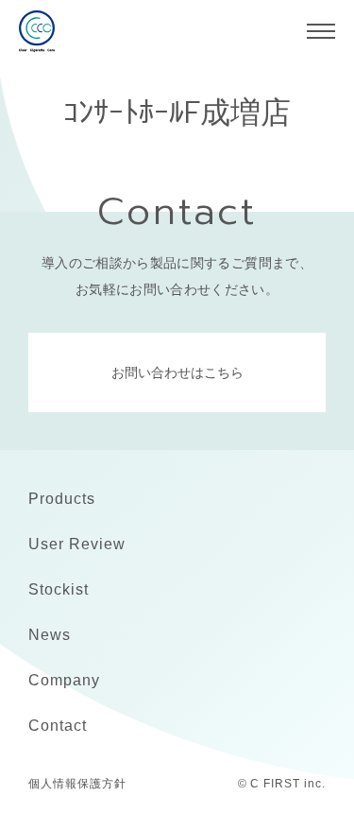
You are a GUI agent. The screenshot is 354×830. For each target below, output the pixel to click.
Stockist (58, 589)
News (49, 635)
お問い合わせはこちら (177, 372)
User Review (77, 544)
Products (61, 499)
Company (64, 680)
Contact (57, 726)
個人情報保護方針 (77, 783)
